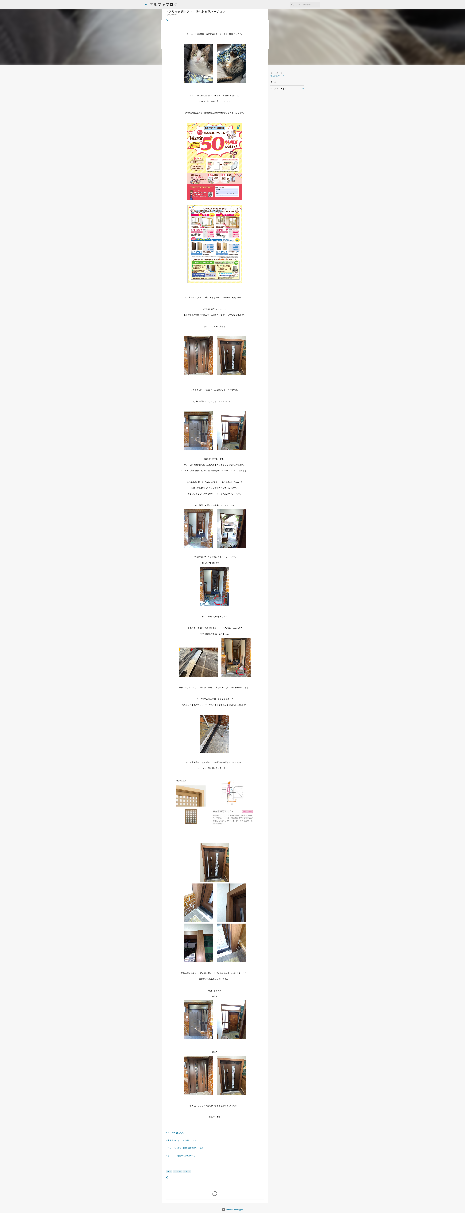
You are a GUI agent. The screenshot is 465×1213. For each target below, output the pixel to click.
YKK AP (169, 1171)
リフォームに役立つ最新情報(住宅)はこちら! (185, 1148)
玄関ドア (187, 1171)
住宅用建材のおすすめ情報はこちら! (181, 1140)
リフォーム (178, 1171)
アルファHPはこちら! (175, 1133)
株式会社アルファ (277, 76)
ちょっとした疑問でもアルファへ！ (181, 1156)
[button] (167, 20)
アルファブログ (164, 4)
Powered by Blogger (234, 1210)
